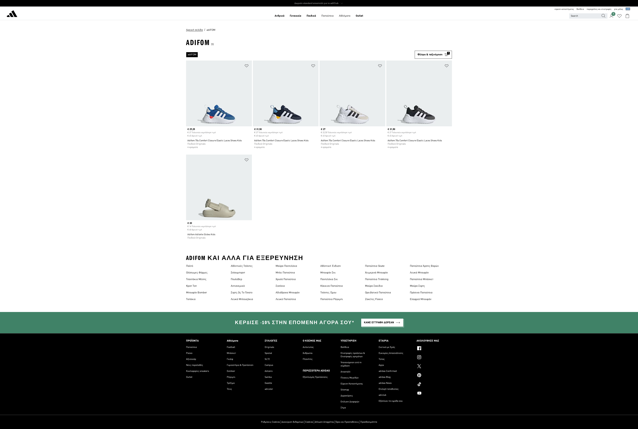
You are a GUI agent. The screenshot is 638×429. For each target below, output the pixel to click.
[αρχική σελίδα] (12, 14)
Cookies (309, 422)
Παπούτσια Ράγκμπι (331, 299)
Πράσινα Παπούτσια (421, 292)
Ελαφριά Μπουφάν (420, 299)
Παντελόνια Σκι (329, 279)
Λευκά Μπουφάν (419, 272)
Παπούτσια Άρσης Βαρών (424, 266)
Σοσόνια (280, 286)
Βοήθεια (580, 9)
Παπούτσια (327, 16)
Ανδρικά (279, 16)
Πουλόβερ (236, 279)
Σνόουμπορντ (238, 272)
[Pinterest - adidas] (434, 375)
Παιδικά (311, 16)
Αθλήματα (344, 16)
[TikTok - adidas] (434, 384)
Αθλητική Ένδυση (330, 266)
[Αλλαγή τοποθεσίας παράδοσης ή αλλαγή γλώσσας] (627, 9)
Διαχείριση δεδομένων (292, 422)
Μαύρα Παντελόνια (286, 266)
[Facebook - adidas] (434, 348)
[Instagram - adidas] (434, 357)
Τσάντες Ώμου (328, 292)
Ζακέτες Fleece (374, 299)
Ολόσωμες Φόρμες (197, 272)
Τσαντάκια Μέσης (196, 279)
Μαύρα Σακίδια (374, 286)
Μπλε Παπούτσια (285, 272)
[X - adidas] (434, 366)
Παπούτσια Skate (374, 266)
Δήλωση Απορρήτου (324, 422)
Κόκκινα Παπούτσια (331, 286)
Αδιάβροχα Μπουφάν (288, 292)
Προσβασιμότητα (368, 422)
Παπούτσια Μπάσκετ (421, 279)
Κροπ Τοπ (191, 286)
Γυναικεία (295, 16)
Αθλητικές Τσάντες (242, 266)
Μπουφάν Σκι (328, 272)
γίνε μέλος (618, 9)
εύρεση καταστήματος (564, 9)
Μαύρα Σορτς (417, 286)
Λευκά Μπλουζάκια (242, 299)
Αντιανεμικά (238, 286)
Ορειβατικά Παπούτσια (378, 292)
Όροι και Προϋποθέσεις (347, 422)
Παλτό (189, 266)
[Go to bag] (627, 16)
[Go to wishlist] (619, 16)
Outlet (359, 16)
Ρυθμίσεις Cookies (270, 422)
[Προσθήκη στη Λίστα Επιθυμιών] (246, 66)
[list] (300, 54)
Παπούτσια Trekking (376, 279)
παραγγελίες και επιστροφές (599, 9)
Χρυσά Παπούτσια (286, 279)
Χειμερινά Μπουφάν (376, 272)
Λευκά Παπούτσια (286, 299)
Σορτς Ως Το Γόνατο (241, 292)
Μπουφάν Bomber (196, 292)
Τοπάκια (191, 299)
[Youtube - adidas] (434, 393)
